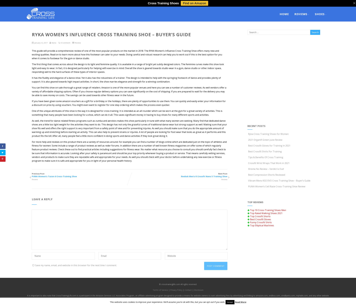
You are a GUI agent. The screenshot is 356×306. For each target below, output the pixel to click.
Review (78, 43)
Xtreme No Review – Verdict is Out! (266, 168)
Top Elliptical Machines (262, 225)
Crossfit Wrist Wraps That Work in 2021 (269, 163)
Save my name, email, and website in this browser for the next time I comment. (76, 265)
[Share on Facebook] (3, 146)
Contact (188, 290)
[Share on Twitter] (3, 152)
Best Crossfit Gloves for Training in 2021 (269, 145)
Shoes (320, 14)
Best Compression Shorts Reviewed (266, 174)
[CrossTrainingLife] (41, 20)
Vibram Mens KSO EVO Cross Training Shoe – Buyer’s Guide (279, 180)
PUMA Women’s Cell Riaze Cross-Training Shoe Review (276, 186)
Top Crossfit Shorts (260, 216)
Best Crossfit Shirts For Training (265, 151)
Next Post (204, 175)
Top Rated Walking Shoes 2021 (266, 213)
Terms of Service (160, 290)
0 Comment (65, 43)
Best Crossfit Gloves (260, 219)
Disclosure (198, 290)
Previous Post (54, 175)
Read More (240, 302)
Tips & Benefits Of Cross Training (265, 157)
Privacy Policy (176, 290)
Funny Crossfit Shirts (261, 222)
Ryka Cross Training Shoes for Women (268, 134)
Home (284, 14)
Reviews (300, 14)
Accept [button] (230, 302)
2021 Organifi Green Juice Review (265, 139)
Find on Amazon (194, 3)
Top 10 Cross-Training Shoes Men (268, 210)
